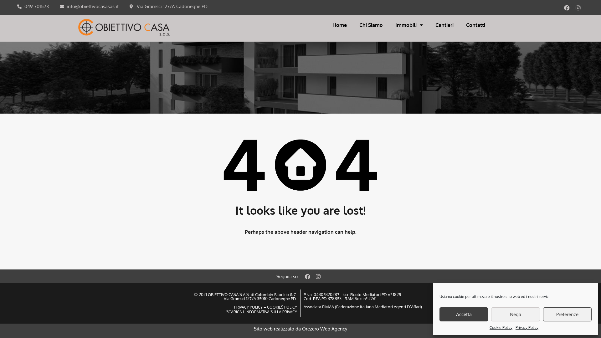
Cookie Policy (501, 327)
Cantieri (444, 25)
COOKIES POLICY (281, 307)
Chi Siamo (371, 25)
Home (339, 25)
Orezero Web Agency (324, 329)
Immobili (406, 25)
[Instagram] (578, 7)
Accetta (464, 314)
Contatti (475, 25)
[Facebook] (567, 7)
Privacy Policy (527, 327)
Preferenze (567, 314)
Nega (515, 314)
